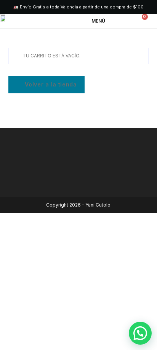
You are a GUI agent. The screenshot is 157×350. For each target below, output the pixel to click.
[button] (104, 21)
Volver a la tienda (50, 84)
